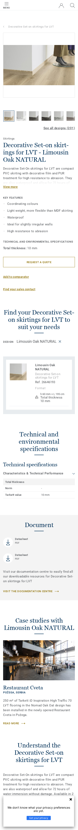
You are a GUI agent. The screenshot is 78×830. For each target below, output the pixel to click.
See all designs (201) (59, 128)
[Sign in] (61, 5)
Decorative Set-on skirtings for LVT (31, 26)
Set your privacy (38, 817)
